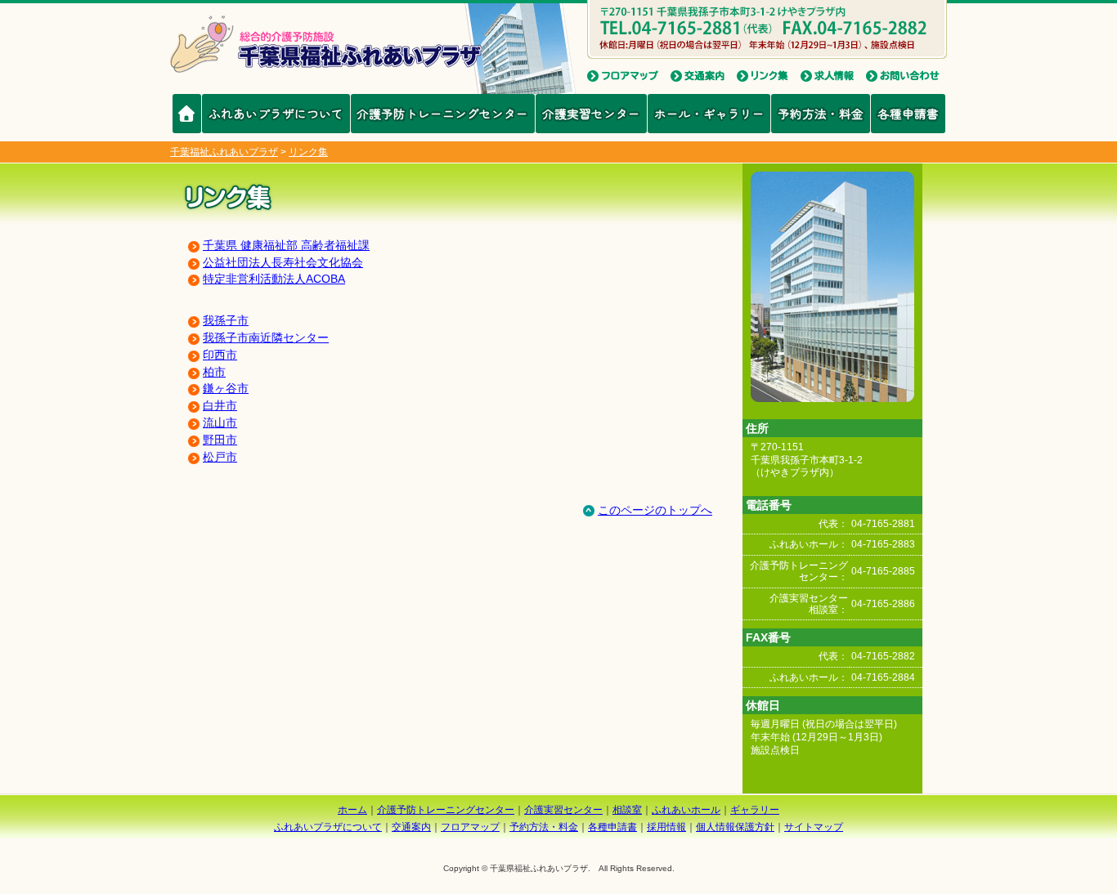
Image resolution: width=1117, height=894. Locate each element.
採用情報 (666, 827)
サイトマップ (813, 827)
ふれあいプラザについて (276, 113)
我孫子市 (226, 320)
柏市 (214, 371)
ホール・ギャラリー (709, 113)
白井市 (220, 405)
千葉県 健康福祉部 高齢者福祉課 (286, 245)
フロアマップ (470, 827)
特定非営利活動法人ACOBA (274, 278)
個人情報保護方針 (735, 827)
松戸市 (220, 456)
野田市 (220, 439)
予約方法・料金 (821, 113)
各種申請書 (908, 113)
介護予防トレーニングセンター (442, 113)
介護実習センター (591, 113)
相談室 (627, 810)
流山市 (220, 422)
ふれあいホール (686, 810)
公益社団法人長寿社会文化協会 (283, 262)
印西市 (220, 354)
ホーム (352, 810)
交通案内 (411, 827)
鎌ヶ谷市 (226, 388)
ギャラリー (754, 810)
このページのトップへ (655, 509)
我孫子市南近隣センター (266, 337)
